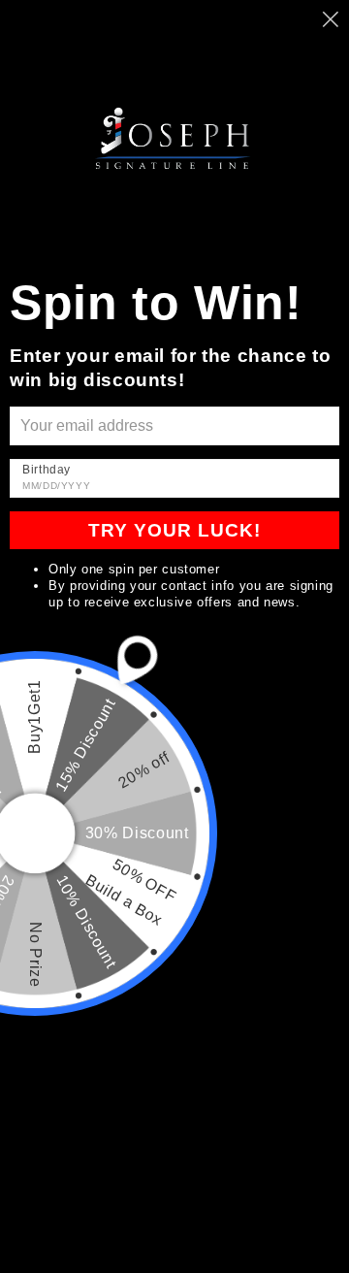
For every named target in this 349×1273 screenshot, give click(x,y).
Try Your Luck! (174, 530)
